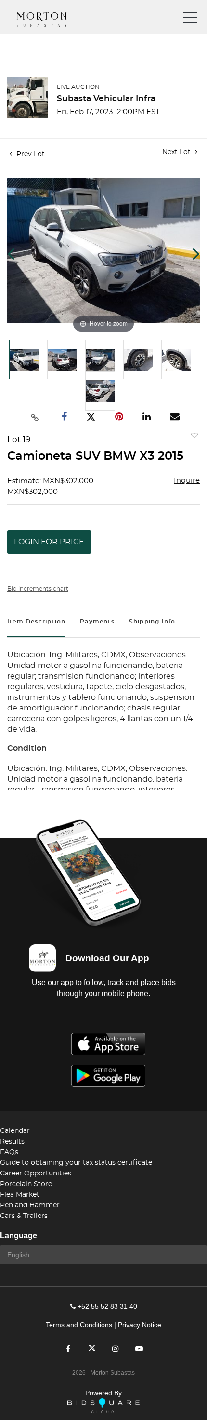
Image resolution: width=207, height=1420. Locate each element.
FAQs (9, 1152)
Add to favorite (192, 438)
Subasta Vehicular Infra (106, 98)
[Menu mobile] (190, 19)
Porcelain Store (26, 1184)
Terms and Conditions (79, 1325)
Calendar (15, 1131)
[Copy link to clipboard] (35, 417)
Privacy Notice (139, 1325)
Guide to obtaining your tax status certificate (76, 1162)
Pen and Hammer (30, 1205)
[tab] (36, 623)
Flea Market (19, 1194)
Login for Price (49, 542)
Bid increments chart (37, 589)
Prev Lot (29, 154)
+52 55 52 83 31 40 (107, 1306)
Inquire (187, 480)
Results (12, 1141)
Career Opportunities (35, 1173)
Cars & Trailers (24, 1216)
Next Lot (177, 152)
